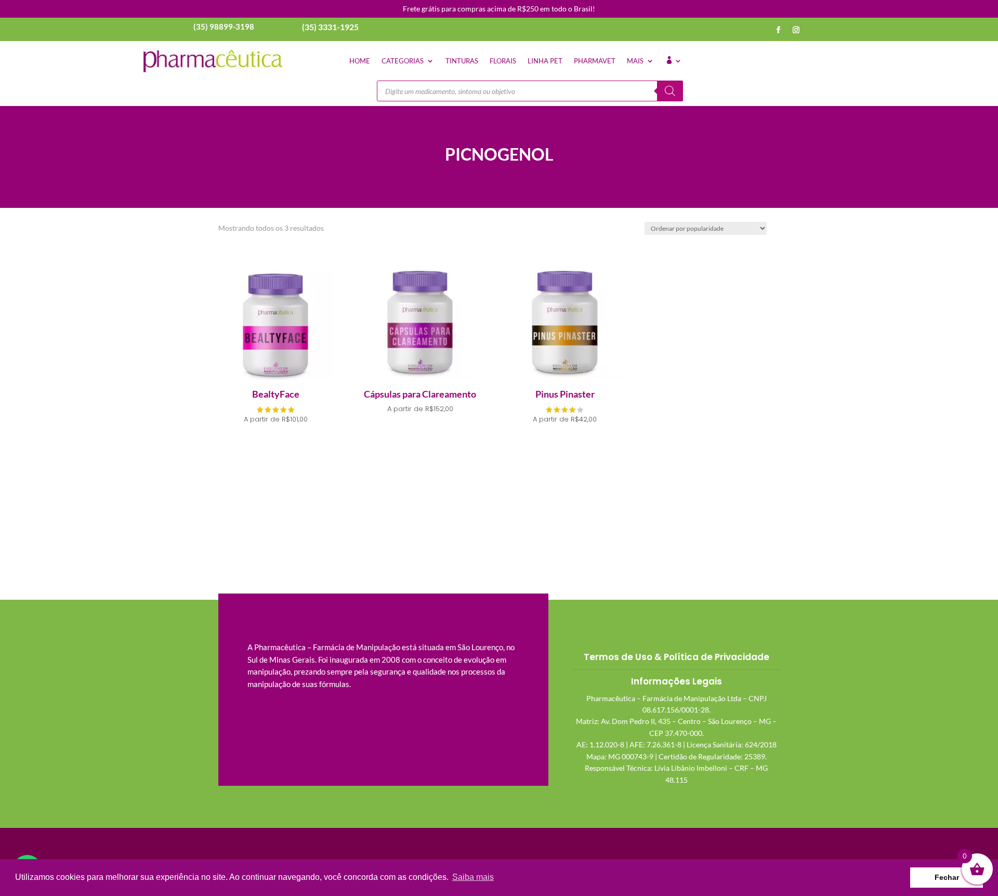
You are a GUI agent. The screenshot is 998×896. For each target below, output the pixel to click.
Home (359, 61)
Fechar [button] (947, 877)
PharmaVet (594, 61)
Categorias (403, 61)
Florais (503, 61)
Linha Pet (545, 61)
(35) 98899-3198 (223, 26)
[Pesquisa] (670, 91)
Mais (635, 61)
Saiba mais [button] (473, 877)
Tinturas (461, 61)
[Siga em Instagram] (796, 30)
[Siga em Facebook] (778, 30)
